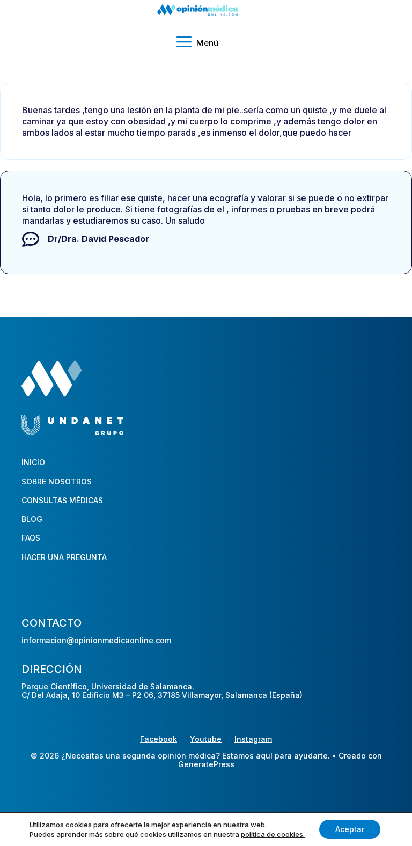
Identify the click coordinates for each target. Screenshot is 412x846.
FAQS (30, 537)
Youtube (206, 739)
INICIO (33, 462)
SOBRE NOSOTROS (56, 481)
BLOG (31, 519)
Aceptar (349, 829)
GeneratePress (206, 764)
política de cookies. (273, 834)
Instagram (253, 739)
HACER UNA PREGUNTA (64, 557)
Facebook (158, 739)
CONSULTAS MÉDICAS (62, 500)
